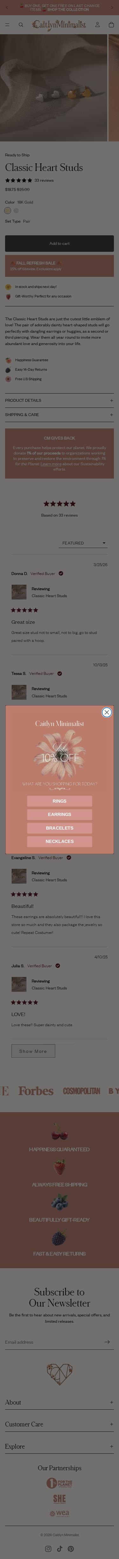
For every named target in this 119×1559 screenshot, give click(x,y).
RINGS (59, 801)
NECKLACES (60, 841)
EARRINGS (59, 814)
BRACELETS (59, 827)
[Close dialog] (106, 712)
